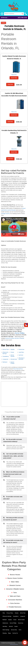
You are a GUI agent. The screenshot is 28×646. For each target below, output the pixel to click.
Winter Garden (13, 355)
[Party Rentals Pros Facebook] (20, 637)
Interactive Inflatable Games (15, 589)
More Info (14, 74)
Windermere (14, 359)
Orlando (16, 613)
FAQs (4, 613)
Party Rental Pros (18, 369)
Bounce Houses (15, 574)
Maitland (5, 362)
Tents (15, 592)
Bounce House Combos (15, 578)
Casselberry (6, 356)
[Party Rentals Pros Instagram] (24, 637)
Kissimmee (21, 349)
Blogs (9, 633)
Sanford (21, 355)
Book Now (10, 84)
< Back (3, 22)
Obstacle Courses (15, 585)
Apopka (13, 349)
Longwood (5, 359)
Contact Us (15, 633)
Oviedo (16, 626)
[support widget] (25, 642)
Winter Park (6, 349)
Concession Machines (15, 600)
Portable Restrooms (15, 607)
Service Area (14, 629)
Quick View (14, 77)
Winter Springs (6, 629)
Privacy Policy (10, 613)
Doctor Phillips (19, 333)
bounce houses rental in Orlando (15, 338)
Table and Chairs (15, 596)
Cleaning (5, 633)
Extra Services (15, 603)
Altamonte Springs (5, 353)
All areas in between (21, 358)
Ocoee (12, 352)
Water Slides (15, 582)
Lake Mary (21, 352)
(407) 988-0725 (22, 17)
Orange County (5, 213)
